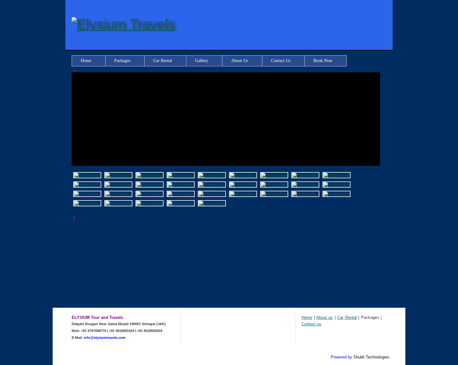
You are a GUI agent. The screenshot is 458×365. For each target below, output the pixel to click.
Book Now (322, 60)
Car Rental (162, 60)
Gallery (201, 60)
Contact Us (280, 60)
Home (86, 60)
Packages (122, 60)
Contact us (311, 324)
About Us (239, 60)
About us (324, 317)
